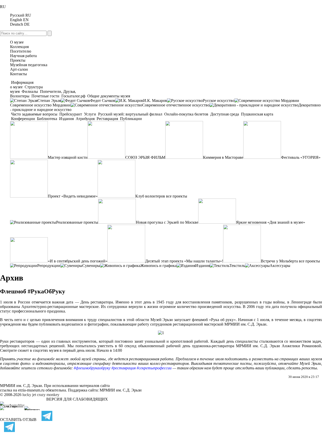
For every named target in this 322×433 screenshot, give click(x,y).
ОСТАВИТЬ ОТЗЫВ (18, 419)
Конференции (23, 118)
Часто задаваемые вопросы (34, 114)
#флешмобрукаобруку (92, 368)
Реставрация (107, 118)
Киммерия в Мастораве (223, 157)
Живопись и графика (158, 265)
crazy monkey (48, 394)
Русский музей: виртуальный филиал (130, 114)
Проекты (17, 60)
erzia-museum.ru (31, 390)
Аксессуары (280, 265)
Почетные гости (45, 96)
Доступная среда (224, 114)
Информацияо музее (21, 84)
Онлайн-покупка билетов (186, 114)
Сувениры (91, 265)
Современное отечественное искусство (176, 105)
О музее (17, 42)
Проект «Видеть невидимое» (73, 196)
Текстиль (237, 265)
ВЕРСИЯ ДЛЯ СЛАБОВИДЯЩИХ (77, 399)
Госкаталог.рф (73, 96)
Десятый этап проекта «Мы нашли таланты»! (184, 261)
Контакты (18, 74)
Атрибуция (85, 118)
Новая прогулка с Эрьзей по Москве (167, 222)
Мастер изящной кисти (68, 157)
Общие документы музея (108, 96)
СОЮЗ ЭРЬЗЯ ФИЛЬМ (145, 157)
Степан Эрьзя (49, 100)
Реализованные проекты (77, 222)
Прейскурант (70, 114)
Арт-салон (19, 69)
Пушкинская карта (256, 114)
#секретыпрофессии (154, 368)
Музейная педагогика (28, 65)
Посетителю (20, 51)
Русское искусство (218, 100)
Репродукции (48, 265)
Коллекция (19, 47)
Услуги (90, 114)
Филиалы (30, 91)
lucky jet (29, 394)
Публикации (130, 118)
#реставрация (123, 368)
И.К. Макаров (155, 100)
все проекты (176, 196)
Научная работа (23, 56)
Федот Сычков (102, 100)
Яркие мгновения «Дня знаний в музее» (270, 222)
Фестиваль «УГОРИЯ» (300, 157)
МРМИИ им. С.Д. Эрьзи (121, 390)
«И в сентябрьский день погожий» (77, 261)
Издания (66, 118)
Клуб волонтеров (150, 196)
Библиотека (47, 118)
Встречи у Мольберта (279, 261)
